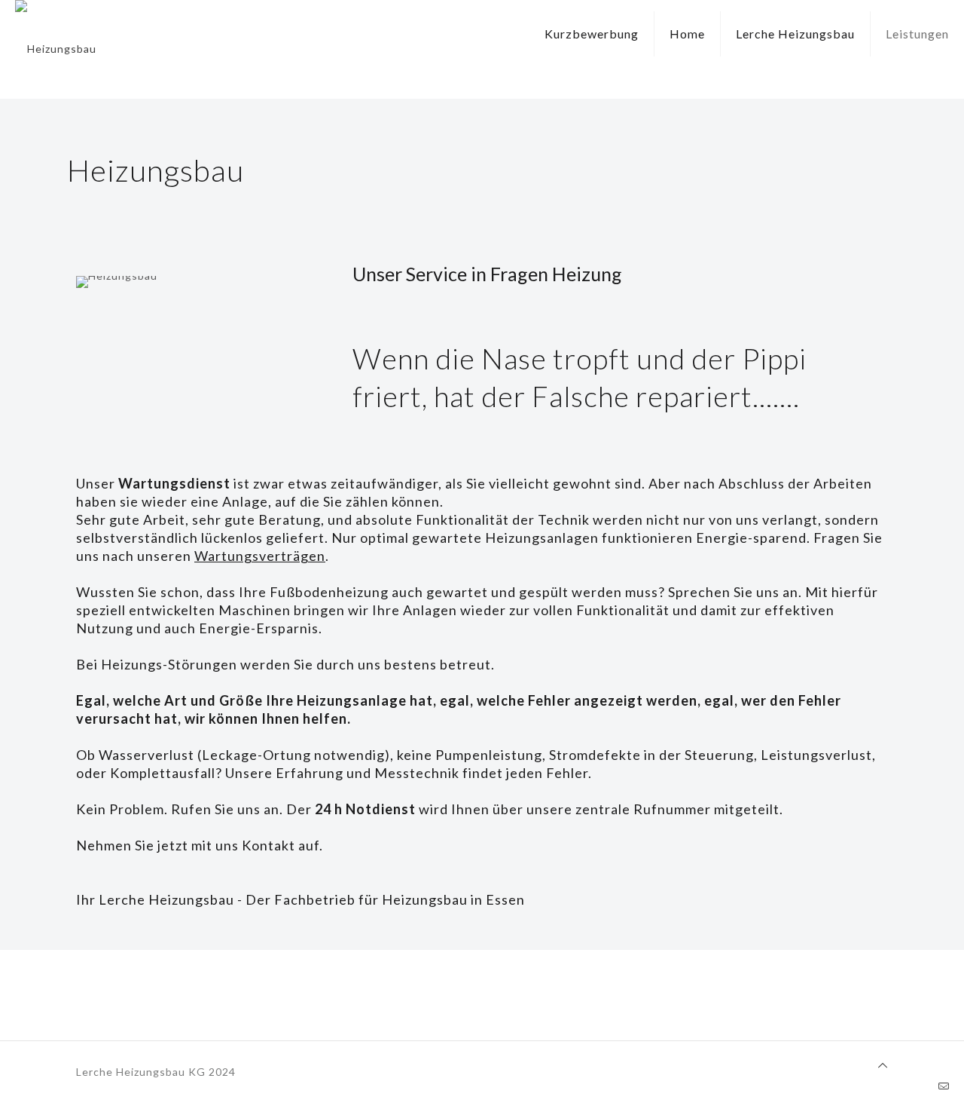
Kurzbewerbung (592, 33)
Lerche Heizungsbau (795, 33)
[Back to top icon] (882, 1065)
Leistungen (917, 33)
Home (687, 33)
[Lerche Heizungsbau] (55, 49)
